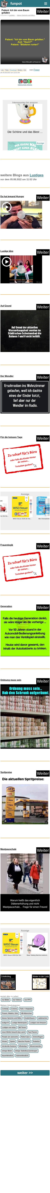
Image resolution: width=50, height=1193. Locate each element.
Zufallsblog (6, 976)
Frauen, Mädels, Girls (10, 1013)
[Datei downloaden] (25, 332)
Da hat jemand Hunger (12, 196)
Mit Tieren (22, 1027)
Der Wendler (6, 376)
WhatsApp (23, 1046)
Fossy (37, 70)
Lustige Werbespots (19, 1023)
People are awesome (10, 1037)
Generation (6, 606)
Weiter (43, 11)
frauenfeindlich (7, 1055)
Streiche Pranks (24, 1041)
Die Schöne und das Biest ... (25, 105)
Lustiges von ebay (9, 1027)
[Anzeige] (25, 147)
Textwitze (36, 1041)
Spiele (12, 1041)
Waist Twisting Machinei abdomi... (12, 955)
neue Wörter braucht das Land (13, 1032)
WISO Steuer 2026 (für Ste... (12, 518)
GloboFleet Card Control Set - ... (37, 955)
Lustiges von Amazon (38, 1023)
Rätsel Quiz (25, 1037)
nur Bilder (5, 1000)
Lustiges (12, 15)
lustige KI (5, 1023)
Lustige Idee (6, 251)
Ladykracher (42, 1018)
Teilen (7, 70)
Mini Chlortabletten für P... (37, 518)
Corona (14, 1009)
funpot (16, 3)
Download (13, 70)
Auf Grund (5, 306)
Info (25, 70)
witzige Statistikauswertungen (26, 1051)
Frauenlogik (6, 545)
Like (2, 70)
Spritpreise (6, 772)
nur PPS (28, 1000)
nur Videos (17, 1000)
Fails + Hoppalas (26, 1009)
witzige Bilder (7, 1051)
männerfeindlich (22, 1055)
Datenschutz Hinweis (25, 85)
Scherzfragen (38, 1037)
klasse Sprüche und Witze (26, 15)
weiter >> (25, 1073)
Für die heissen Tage (11, 437)
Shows (4, 1041)
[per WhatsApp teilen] (29, 82)
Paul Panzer (32, 1032)
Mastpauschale (8, 849)
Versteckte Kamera (9, 1046)
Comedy (5, 1009)
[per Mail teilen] (25, 82)
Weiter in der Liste (41, 976)
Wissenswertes (35, 1046)
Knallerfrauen (29, 1018)
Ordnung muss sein (10, 680)
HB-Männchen (26, 1013)
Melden (20, 70)
